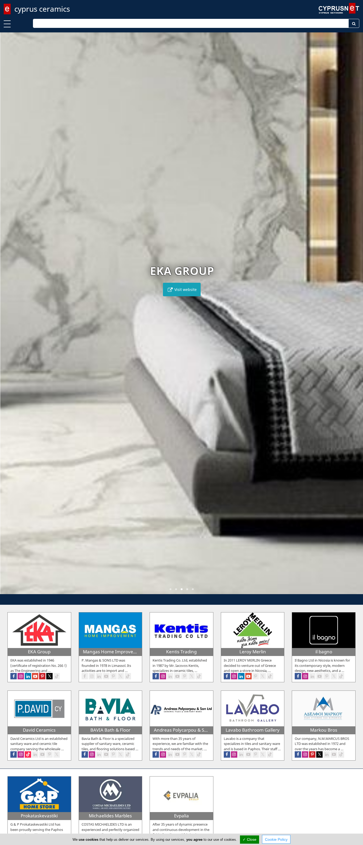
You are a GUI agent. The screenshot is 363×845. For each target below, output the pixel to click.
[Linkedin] (28, 676)
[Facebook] (13, 676)
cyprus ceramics (42, 9)
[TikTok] (56, 676)
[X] (49, 676)
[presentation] (9, 317)
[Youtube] (35, 676)
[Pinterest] (42, 676)
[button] (170, 589)
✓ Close (249, 839)
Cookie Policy (276, 839)
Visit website (184, 289)
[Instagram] (21, 676)
